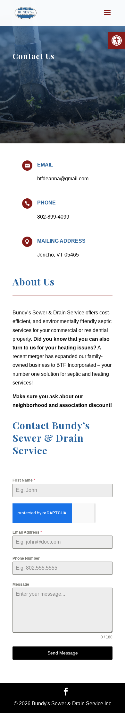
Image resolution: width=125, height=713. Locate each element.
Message (21, 584)
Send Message (62, 652)
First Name (24, 480)
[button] (116, 40)
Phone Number (26, 558)
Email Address (27, 532)
